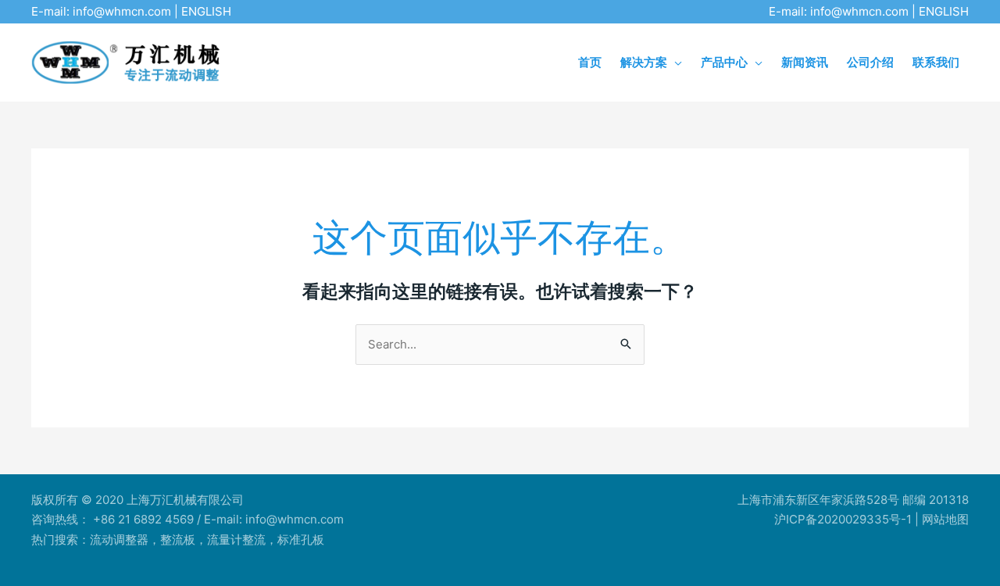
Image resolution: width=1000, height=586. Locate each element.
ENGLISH (206, 11)
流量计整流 (236, 539)
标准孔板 (300, 539)
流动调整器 (119, 539)
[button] (674, 62)
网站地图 (945, 519)
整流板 (177, 539)
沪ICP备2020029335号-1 (843, 519)
